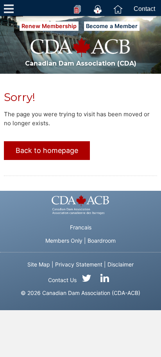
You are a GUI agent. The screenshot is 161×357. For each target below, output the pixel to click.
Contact (144, 8)
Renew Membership (49, 26)
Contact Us (62, 280)
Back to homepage (47, 150)
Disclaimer (120, 264)
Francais (80, 227)
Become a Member (112, 26)
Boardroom (102, 240)
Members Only (63, 240)
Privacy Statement (78, 264)
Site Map (38, 264)
